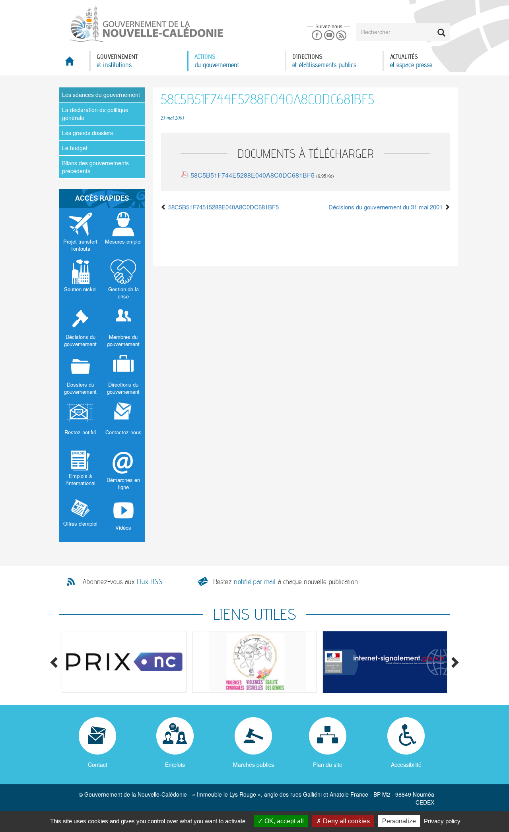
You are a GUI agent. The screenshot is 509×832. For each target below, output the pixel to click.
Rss (341, 35)
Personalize (399, 821)
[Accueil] (145, 23)
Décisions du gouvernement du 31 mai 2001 (386, 207)
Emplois (175, 764)
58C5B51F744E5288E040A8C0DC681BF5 (252, 175)
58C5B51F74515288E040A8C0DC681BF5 (223, 207)
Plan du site (327, 764)
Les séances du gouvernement (101, 95)
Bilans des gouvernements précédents (95, 167)
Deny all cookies (345, 821)
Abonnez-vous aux (122, 582)
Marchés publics (253, 764)
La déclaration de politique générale (95, 114)
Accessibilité (406, 764)
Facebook (316, 35)
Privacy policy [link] (442, 821)
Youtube (329, 35)
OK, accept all (283, 821)
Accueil (74, 63)
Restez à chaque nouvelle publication (285, 581)
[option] (124, 662)
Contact (97, 764)
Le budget (74, 148)
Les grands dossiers (87, 133)
